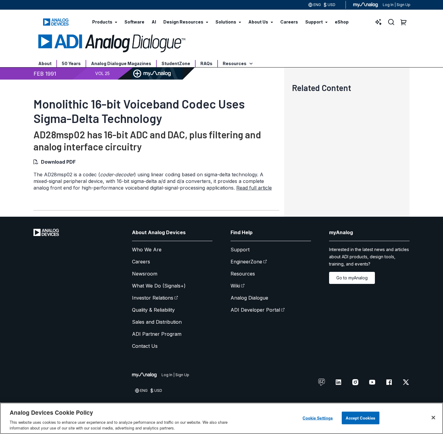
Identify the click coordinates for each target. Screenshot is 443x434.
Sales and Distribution (157, 322)
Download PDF (58, 162)
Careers (141, 262)
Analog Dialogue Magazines (121, 63)
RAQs (206, 63)
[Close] (433, 417)
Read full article (254, 188)
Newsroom (144, 274)
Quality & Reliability (153, 310)
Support (240, 250)
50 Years (71, 63)
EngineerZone (246, 262)
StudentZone (176, 63)
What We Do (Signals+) (159, 286)
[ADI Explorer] (378, 22)
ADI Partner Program (156, 334)
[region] (221, 418)
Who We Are (147, 250)
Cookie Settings (318, 418)
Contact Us (145, 346)
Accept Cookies (360, 418)
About (45, 63)
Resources (235, 63)
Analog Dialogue (249, 298)
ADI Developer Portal (255, 310)
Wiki (235, 286)
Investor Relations (152, 298)
